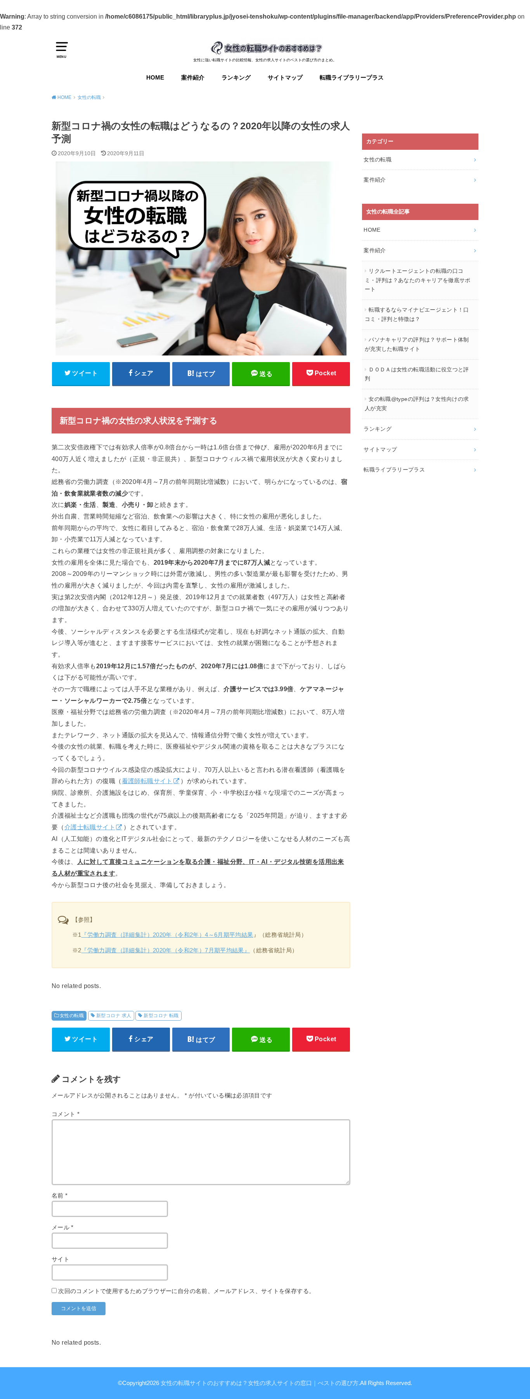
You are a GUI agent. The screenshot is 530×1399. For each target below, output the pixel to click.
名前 (60, 1196)
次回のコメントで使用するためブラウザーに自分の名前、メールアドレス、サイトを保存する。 (186, 1291)
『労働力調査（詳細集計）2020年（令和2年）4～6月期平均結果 (167, 934)
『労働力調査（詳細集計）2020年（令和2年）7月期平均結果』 (165, 950)
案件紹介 (192, 78)
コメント (66, 1114)
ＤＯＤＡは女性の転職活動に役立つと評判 (417, 374)
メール (63, 1227)
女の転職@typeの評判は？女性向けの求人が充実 (417, 403)
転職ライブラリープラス (352, 78)
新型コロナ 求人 (113, 1015)
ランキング (236, 78)
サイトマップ (285, 78)
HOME (155, 78)
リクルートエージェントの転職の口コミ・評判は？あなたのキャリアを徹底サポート (418, 280)
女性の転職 (72, 1015)
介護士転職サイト (89, 826)
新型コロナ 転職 (161, 1015)
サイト (60, 1259)
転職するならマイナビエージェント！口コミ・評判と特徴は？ (417, 314)
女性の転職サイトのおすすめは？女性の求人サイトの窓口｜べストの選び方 (260, 1383)
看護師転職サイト (147, 780)
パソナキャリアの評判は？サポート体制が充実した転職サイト (417, 344)
